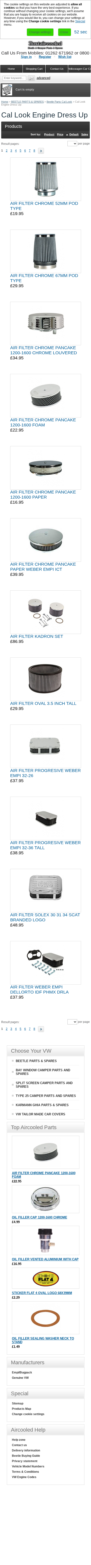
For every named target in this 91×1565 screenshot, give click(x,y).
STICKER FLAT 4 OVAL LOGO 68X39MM (42, 1293)
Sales (84, 134)
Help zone (18, 1440)
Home (4, 101)
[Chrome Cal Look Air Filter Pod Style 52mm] (45, 179)
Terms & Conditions (25, 1471)
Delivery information (26, 1450)
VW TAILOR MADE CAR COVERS (40, 1114)
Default (74, 134)
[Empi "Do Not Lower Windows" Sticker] (45, 1286)
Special (80, 21)
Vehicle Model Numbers (28, 1466)
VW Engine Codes (24, 1477)
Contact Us (57, 68)
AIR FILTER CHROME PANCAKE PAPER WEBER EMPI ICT (43, 567)
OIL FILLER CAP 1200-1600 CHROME (39, 1217)
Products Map (21, 1409)
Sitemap (17, 1403)
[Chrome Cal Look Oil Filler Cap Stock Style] (45, 1210)
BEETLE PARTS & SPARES (27, 101)
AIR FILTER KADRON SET (36, 636)
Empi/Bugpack (22, 1372)
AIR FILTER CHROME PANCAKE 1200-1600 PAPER (43, 495)
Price (60, 134)
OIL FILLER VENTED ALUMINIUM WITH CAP (45, 1259)
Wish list (64, 57)
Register (45, 57)
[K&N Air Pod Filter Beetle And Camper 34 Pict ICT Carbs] (45, 890)
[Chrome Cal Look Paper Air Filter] (45, 468)
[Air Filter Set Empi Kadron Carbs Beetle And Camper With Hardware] (45, 612)
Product (49, 134)
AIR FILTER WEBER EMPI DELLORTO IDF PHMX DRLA (39, 990)
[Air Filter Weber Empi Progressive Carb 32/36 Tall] (45, 818)
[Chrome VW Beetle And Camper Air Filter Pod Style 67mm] (45, 251)
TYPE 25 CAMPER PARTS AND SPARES (46, 1096)
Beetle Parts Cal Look (59, 101)
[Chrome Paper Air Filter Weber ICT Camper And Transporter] (45, 540)
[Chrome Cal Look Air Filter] (45, 396)
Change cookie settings (28, 1414)
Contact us (19, 1445)
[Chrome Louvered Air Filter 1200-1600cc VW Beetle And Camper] (45, 323)
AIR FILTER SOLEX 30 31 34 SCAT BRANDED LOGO (45, 917)
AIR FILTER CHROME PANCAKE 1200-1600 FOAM (43, 422)
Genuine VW (20, 1378)
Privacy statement (24, 1461)
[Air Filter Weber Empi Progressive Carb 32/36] (45, 746)
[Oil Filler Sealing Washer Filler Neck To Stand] (45, 1332)
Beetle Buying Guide (26, 1455)
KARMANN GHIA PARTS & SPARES (42, 1105)
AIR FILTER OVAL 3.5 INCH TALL (43, 703)
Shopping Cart (34, 68)
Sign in (26, 57)
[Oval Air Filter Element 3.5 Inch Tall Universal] (45, 679)
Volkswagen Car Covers (79, 68)
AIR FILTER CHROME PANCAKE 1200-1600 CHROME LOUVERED (43, 350)
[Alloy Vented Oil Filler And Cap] (45, 1252)
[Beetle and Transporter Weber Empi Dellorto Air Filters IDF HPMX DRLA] (45, 963)
